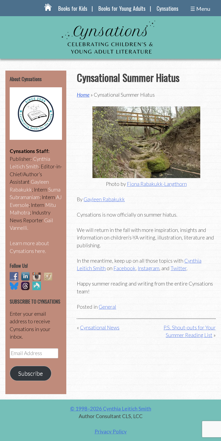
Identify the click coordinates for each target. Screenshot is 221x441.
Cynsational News (99, 327)
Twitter (179, 268)
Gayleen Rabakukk (104, 199)
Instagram (148, 268)
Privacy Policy (111, 431)
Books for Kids (72, 8)
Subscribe (30, 373)
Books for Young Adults (122, 8)
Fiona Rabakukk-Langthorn (157, 184)
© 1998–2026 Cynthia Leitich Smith (110, 408)
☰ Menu (200, 8)
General (107, 307)
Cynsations (167, 8)
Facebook (124, 268)
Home (83, 95)
